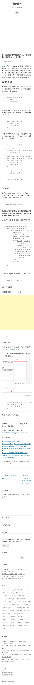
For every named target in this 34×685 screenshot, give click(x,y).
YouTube (26, 602)
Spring (16, 599)
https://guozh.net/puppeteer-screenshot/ (14, 433)
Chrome (24, 590)
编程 (22, 461)
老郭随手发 (22, 620)
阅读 (26, 626)
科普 (13, 620)
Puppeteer (5, 464)
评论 (4, 497)
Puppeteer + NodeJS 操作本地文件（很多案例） (16, 444)
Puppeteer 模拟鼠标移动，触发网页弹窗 (14, 446)
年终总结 (26, 608)
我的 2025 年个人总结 (8, 572)
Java (5, 596)
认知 (27, 623)
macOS (13, 596)
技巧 (26, 611)
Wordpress (16, 602)
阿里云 (5, 629)
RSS (3, 670)
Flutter (5, 593)
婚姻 (5, 608)
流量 (13, 614)
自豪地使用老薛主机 (7, 672)
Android (6, 590)
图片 (19, 605)
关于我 (4, 668)
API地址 (9, 342)
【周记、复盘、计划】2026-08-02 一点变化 (14, 569)
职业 (5, 623)
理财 (13, 617)
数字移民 (6, 614)
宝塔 (11, 608)
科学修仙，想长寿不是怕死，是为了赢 (12, 578)
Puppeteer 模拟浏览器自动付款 (11, 442)
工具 (18, 608)
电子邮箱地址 (6, 525)
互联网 (5, 605)
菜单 (17, 12)
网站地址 (5, 532)
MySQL (21, 596)
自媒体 (19, 623)
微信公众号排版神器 (7, 675)
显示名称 (5, 518)
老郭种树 (17, 3)
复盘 (26, 605)
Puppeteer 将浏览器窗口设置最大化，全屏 (14, 453)
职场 (12, 623)
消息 (20, 614)
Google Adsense (24, 593)
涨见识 (5, 617)
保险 (13, 605)
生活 (20, 617)
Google (14, 593)
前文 (3, 66)
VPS (23, 599)
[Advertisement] (17, 31)
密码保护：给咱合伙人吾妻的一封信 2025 (13, 574)
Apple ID (15, 590)
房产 (19, 611)
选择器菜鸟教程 (14, 349)
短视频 (5, 620)
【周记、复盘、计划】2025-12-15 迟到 (12, 576)
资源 (5, 626)
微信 (5, 611)
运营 (20, 626)
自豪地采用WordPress (8, 681)
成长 (12, 611)
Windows (6, 602)
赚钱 (12, 626)
